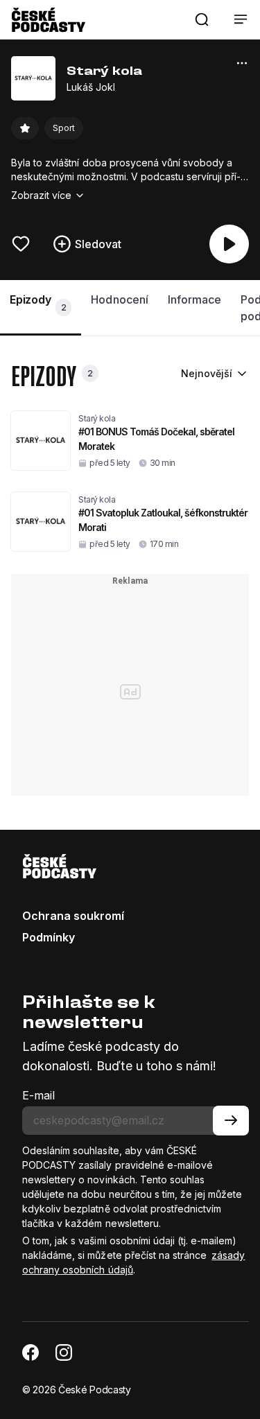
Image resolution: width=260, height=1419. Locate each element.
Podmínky (48, 937)
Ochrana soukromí (73, 916)
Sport (64, 128)
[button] (201, 19)
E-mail (38, 1095)
